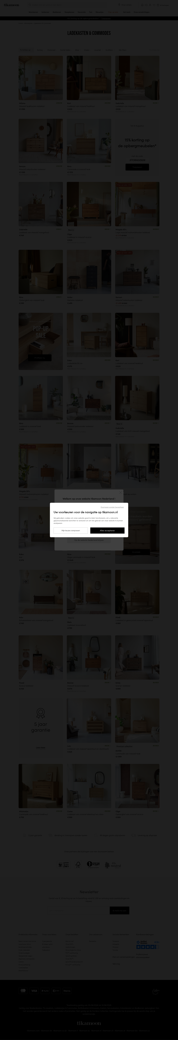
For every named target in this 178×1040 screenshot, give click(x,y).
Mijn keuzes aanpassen (71, 530)
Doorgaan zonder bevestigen (112, 507)
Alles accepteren (107, 530)
